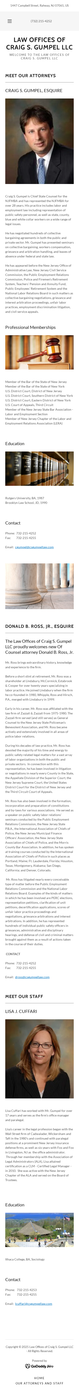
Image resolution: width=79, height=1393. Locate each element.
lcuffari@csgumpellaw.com (33, 1304)
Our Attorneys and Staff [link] (40, 1383)
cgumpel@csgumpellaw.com (34, 547)
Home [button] (39, 1378)
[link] (39, 43)
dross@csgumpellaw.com (32, 977)
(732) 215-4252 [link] (41, 21)
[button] (9, 21)
